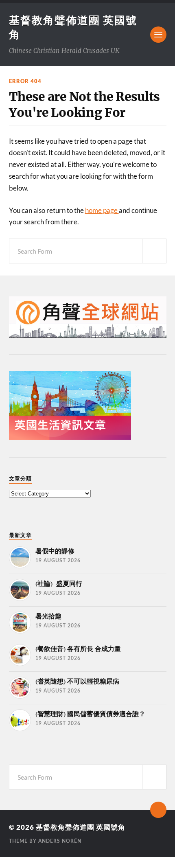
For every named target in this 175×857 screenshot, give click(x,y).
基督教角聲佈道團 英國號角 (80, 827)
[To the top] (158, 810)
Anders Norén (59, 841)
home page (102, 210)
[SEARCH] (154, 251)
